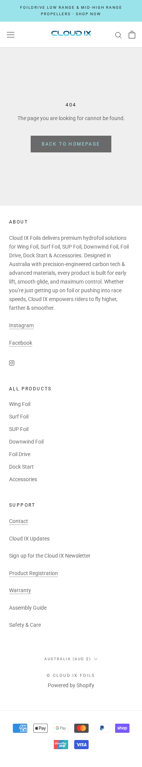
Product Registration (33, 573)
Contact (18, 521)
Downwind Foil (26, 442)
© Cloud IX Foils (71, 675)
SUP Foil (18, 429)
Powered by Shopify (71, 685)
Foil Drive (19, 454)
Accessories (23, 479)
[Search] (118, 35)
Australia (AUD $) (67, 659)
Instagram (21, 325)
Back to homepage (71, 144)
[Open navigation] (10, 35)
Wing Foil (19, 404)
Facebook (20, 343)
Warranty (20, 590)
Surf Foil (18, 417)
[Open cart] (132, 34)
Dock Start (21, 467)
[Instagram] (11, 362)
